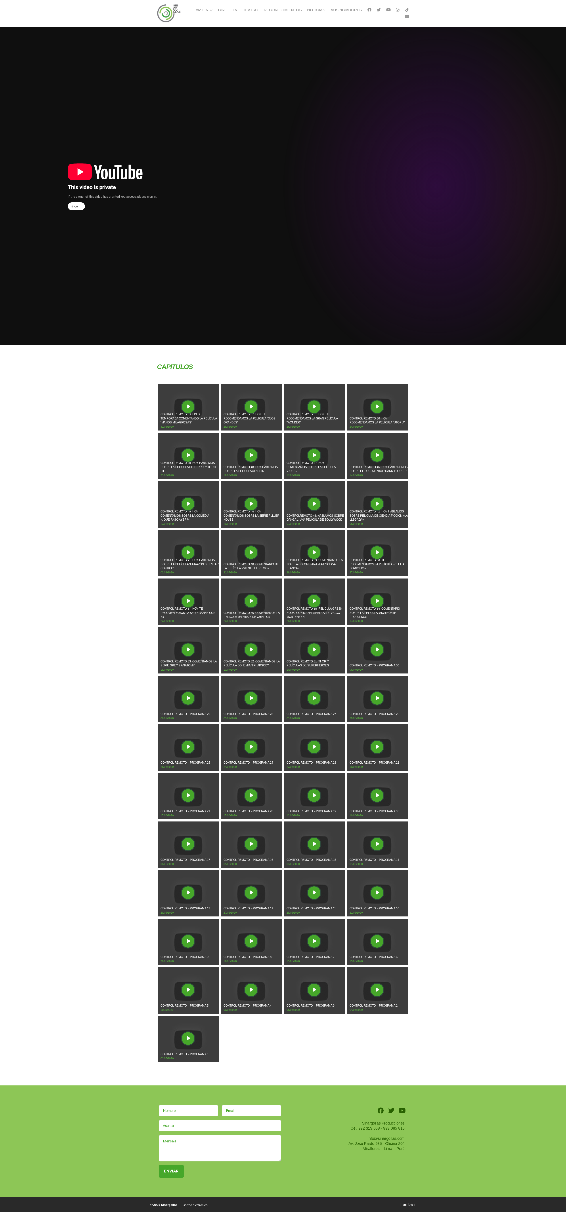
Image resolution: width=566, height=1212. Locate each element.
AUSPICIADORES (346, 10)
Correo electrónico (195, 1205)
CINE (222, 10)
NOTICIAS (316, 10)
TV (235, 10)
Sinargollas (169, 1204)
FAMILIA (200, 10)
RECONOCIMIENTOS (283, 10)
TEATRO (250, 10)
